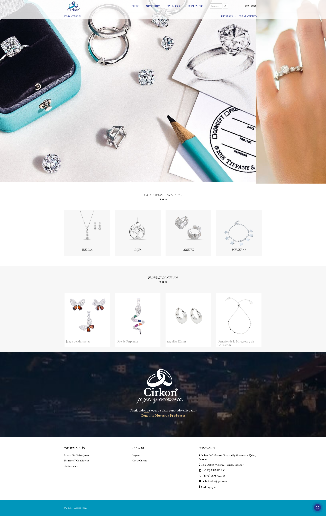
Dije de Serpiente (127, 341)
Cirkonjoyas (208, 486)
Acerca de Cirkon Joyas (76, 455)
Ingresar (227, 16)
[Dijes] (138, 232)
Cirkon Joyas (80, 508)
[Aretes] (188, 232)
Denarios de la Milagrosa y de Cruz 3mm (236, 343)
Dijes (137, 250)
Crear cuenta (248, 16)
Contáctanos (71, 466)
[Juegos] (87, 232)
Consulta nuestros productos (163, 415)
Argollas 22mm (176, 341)
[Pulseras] (239, 232)
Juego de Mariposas (78, 341)
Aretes (188, 250)
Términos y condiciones (76, 460)
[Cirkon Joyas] (83, 6)
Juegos (87, 250)
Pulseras (239, 250)
